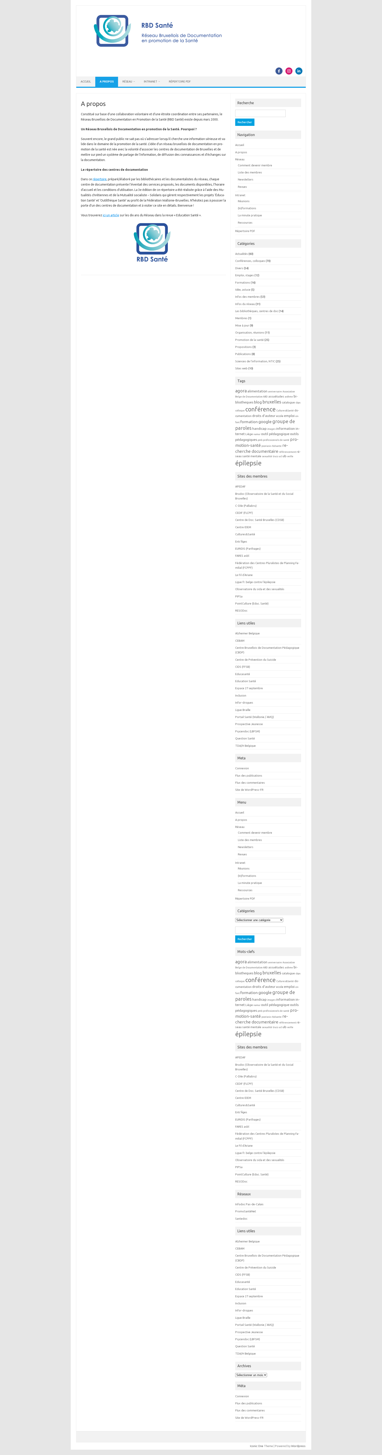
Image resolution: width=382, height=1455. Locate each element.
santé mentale (251, 456)
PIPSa (239, 596)
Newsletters (245, 179)
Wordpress (298, 1445)
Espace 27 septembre (249, 688)
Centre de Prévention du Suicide (255, 659)
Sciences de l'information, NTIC (255, 361)
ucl (280, 456)
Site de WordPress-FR (249, 789)
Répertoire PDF (180, 81)
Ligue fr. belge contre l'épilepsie (255, 582)
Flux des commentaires (250, 782)
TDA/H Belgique (245, 745)
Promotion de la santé (249, 339)
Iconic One (256, 1445)
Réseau (127, 81)
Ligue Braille (242, 709)
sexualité (267, 456)
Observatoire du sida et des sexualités (259, 589)
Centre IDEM (243, 527)
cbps (298, 402)
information (285, 428)
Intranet (150, 81)
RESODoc (241, 610)
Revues (242, 186)
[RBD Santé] (191, 52)
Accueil (86, 81)
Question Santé (245, 738)
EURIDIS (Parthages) (248, 548)
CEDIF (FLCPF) (244, 512)
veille (290, 456)
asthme (289, 396)
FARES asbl (242, 555)
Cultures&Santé (285, 410)
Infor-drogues (244, 702)
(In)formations (247, 208)
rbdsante (277, 446)
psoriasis (266, 446)
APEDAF (240, 486)
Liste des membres (250, 172)
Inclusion (240, 695)
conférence (260, 409)
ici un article (111, 215)
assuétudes (276, 396)
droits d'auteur (263, 416)
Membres (241, 318)
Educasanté (242, 674)
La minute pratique (250, 215)
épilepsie (248, 463)
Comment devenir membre (255, 165)
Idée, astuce (242, 289)
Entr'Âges (241, 541)
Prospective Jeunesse (249, 724)
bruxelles (271, 401)
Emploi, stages (244, 275)
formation (249, 422)
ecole (279, 416)
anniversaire (275, 391)
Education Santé (245, 681)
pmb (260, 440)
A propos (107, 81)
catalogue (288, 402)
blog (258, 402)
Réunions (244, 201)
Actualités (241, 253)
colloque (240, 410)
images (271, 429)
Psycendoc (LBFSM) (247, 731)
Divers (239, 268)
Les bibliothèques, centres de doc (256, 311)
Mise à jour (242, 325)
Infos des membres (247, 296)
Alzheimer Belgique (247, 633)
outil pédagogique (275, 434)
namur (257, 434)
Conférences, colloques (250, 260)
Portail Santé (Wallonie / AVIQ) (254, 716)
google (265, 421)
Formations (242, 282)
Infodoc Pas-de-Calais (249, 1204)
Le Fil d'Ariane (244, 574)
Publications (243, 353)
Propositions (243, 346)
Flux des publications (248, 775)
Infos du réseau (245, 303)
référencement (287, 452)
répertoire (100, 179)
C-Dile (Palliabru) (246, 505)
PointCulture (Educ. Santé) (252, 603)
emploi (289, 416)
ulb (284, 456)
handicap (259, 428)
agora (241, 390)
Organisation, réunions (249, 332)
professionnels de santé (276, 440)
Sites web (241, 368)
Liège (249, 434)
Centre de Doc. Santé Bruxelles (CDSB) (259, 519)
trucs (275, 456)
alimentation (257, 391)
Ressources (245, 222)
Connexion (242, 768)
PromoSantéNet (245, 1211)
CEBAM (239, 640)
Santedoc (241, 1218)
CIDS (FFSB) (242, 666)
